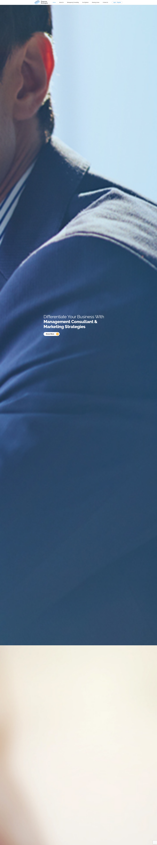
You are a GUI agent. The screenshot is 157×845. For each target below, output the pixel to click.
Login (114, 2)
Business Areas (95, 2)
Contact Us (105, 2)
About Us (61, 2)
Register (119, 2)
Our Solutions (85, 2)
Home (54, 2)
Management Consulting (73, 2)
